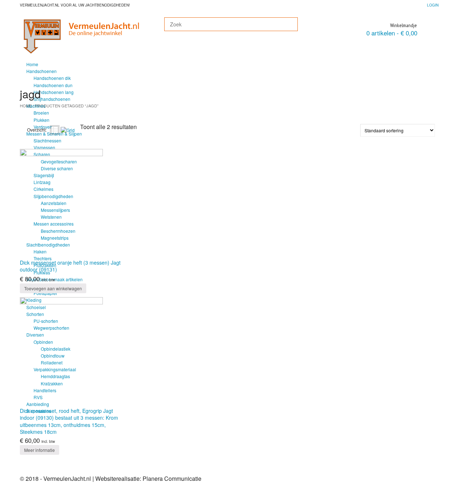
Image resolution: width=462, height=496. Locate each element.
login (433, 5)
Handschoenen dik (52, 78)
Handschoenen (41, 71)
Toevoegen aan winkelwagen (53, 288)
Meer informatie (39, 450)
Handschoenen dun (53, 85)
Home (32, 64)
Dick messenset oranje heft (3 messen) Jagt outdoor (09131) (70, 266)
